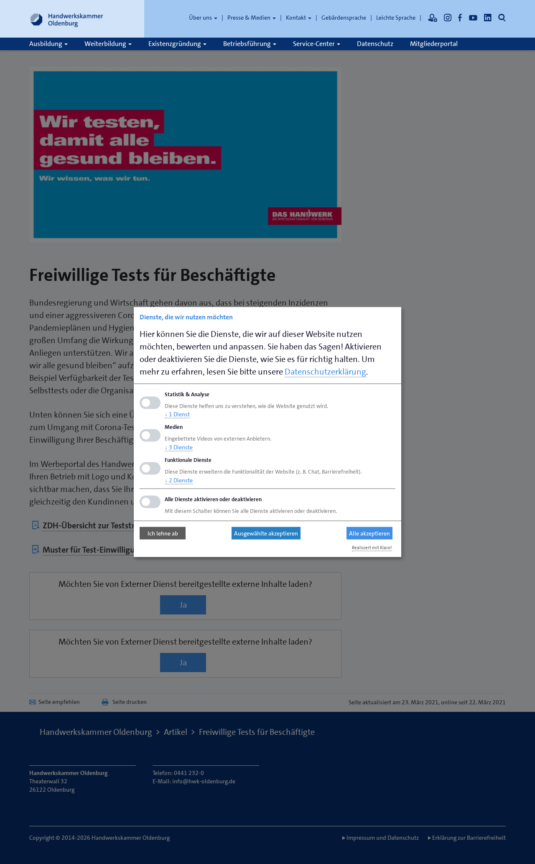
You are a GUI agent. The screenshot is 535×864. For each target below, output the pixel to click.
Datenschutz (375, 43)
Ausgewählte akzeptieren (266, 533)
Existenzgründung (175, 43)
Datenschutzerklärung (325, 371)
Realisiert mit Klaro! (372, 547)
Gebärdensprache (343, 17)
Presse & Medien (249, 17)
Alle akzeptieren (369, 533)
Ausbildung (46, 43)
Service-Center (314, 43)
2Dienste (179, 480)
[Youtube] (473, 17)
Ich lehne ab (163, 533)
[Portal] (432, 17)
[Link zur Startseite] (66, 19)
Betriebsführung (247, 43)
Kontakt (296, 17)
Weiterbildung (105, 43)
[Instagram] (447, 17)
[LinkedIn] (488, 17)
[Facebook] (460, 17)
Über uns (201, 17)
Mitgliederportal (434, 43)
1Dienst (177, 414)
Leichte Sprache (395, 17)
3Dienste (179, 447)
